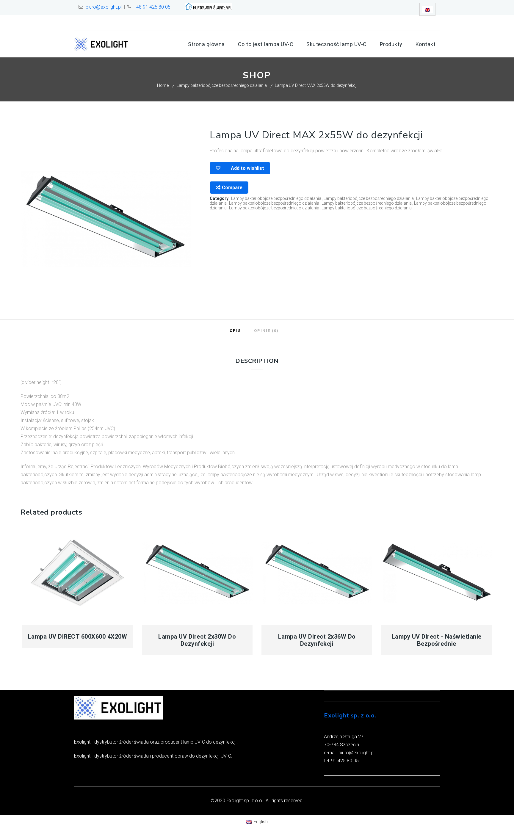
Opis (235, 330)
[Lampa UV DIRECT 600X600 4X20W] (77, 573)
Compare (232, 187)
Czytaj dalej (105, 622)
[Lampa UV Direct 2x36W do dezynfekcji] (316, 573)
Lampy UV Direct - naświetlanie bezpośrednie (437, 640)
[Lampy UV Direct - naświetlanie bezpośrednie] (436, 573)
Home (163, 85)
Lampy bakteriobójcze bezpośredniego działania (222, 85)
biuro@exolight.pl (104, 7)
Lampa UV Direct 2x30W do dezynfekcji (197, 640)
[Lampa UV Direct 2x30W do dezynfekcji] (197, 573)
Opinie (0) (266, 330)
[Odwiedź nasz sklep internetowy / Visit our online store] (208, 9)
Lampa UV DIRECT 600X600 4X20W (77, 636)
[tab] (235, 330)
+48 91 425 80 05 (152, 7)
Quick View (50, 622)
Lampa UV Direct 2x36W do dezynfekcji (317, 640)
